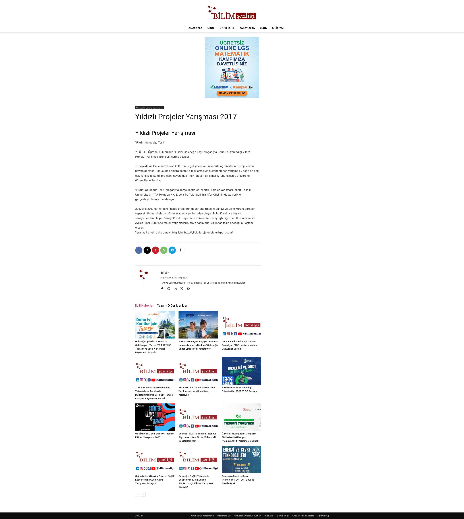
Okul (210, 28)
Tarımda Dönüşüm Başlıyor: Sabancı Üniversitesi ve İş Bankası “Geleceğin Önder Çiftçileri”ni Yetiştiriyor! (198, 345)
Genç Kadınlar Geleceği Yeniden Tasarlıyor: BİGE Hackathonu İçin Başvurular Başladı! (239, 345)
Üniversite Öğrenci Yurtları (247, 515)
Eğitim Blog (323, 515)
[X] (147, 250)
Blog (263, 28)
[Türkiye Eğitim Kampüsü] (232, 12)
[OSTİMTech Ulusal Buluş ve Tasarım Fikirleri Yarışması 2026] (155, 417)
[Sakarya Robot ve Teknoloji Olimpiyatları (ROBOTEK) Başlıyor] (241, 371)
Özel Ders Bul (224, 515)
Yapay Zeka (247, 28)
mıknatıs (269, 515)
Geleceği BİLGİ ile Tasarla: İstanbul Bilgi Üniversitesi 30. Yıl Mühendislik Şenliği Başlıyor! (198, 437)
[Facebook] (138, 250)
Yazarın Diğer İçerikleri (172, 305)
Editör (164, 272)
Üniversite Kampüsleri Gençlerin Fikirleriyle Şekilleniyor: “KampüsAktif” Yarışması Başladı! (240, 437)
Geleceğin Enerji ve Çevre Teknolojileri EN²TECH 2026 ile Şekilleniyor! (238, 480)
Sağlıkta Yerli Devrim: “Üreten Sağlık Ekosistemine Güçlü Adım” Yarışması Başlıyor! (155, 480)
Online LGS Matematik (202, 515)
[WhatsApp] (163, 250)
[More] (181, 250)
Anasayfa (195, 28)
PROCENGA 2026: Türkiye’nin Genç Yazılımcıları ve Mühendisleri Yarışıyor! (197, 391)
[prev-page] (137, 494)
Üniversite (226, 28)
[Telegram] (172, 250)
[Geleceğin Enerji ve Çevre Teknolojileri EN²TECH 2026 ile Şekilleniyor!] (241, 459)
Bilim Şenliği (283, 515)
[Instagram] (170, 289)
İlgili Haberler (144, 305)
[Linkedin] (176, 289)
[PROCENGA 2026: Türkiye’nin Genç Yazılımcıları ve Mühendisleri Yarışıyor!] (198, 371)
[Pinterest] (155, 250)
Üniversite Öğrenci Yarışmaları (149, 107)
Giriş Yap (278, 28)
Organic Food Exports (303, 515)
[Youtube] (189, 289)
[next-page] (143, 494)
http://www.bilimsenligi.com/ (174, 277)
